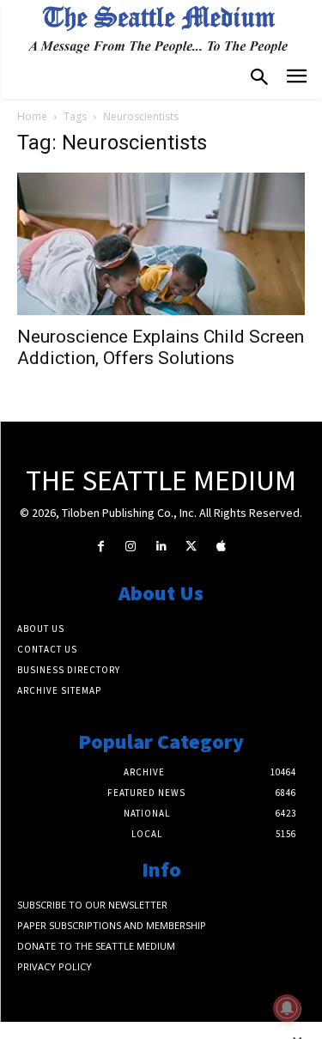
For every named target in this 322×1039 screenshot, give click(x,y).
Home (32, 116)
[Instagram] (131, 546)
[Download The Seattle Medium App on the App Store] (221, 546)
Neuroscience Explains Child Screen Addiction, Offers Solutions (160, 347)
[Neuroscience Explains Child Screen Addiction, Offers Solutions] (161, 243)
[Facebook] (101, 546)
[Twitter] (191, 546)
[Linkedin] (161, 546)
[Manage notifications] (287, 1008)
